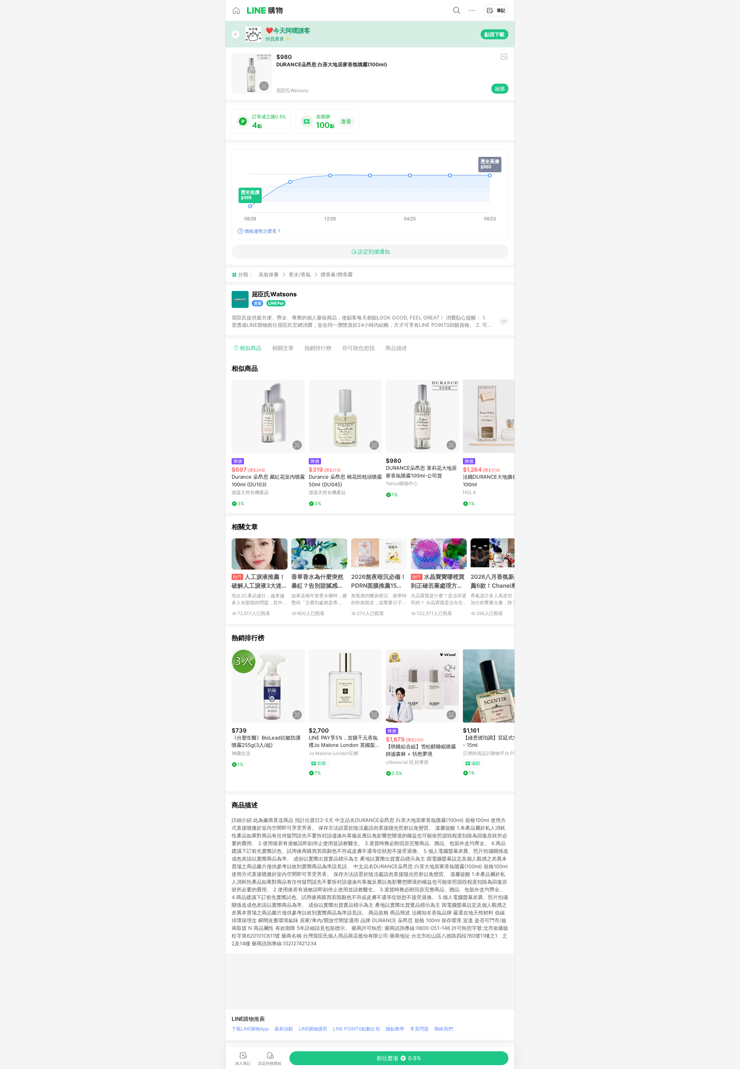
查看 (346, 121)
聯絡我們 (443, 1029)
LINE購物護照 (313, 1029)
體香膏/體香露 (337, 274)
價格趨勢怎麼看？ (262, 231)
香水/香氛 (300, 274)
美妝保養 (269, 274)
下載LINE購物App (250, 1029)
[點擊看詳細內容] (268, 416)
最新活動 (283, 1029)
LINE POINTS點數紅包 (356, 1029)
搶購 (500, 89)
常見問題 (419, 1029)
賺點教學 (395, 1029)
